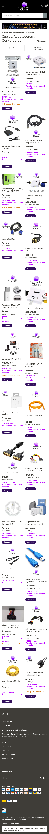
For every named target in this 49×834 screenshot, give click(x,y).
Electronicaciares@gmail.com (14, 730)
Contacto (6, 750)
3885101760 (7, 726)
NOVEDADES (7, 759)
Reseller (5, 763)
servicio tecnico (8, 754)
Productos (6, 746)
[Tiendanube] (10, 824)
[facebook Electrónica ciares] (8, 714)
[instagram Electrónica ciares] (3, 714)
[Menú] (3, 6)
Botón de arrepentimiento (16, 820)
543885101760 (8, 721)
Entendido (21, 830)
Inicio (4, 33)
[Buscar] (45, 15)
